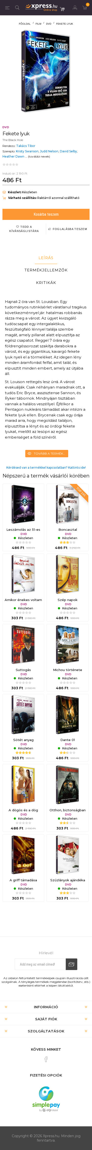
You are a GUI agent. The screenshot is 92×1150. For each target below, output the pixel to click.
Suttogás (23, 670)
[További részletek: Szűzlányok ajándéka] (67, 855)
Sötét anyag (23, 740)
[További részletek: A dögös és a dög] (23, 785)
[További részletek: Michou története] (67, 645)
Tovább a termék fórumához (51, 453)
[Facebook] (46, 1059)
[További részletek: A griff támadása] (23, 855)
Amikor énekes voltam (23, 600)
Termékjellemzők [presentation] (46, 270)
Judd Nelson (49, 151)
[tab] (46, 258)
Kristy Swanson (27, 151)
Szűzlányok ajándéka (67, 880)
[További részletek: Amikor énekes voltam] (23, 574)
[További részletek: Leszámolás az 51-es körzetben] (23, 504)
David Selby (68, 151)
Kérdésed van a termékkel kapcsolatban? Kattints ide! (46, 467)
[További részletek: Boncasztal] (67, 504)
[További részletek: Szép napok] (67, 574)
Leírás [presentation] (46, 257)
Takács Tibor (25, 146)
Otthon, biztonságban (68, 810)
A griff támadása (23, 880)
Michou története (67, 670)
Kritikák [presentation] (46, 282)
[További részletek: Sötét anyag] (23, 715)
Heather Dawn (13, 156)
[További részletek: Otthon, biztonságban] (67, 785)
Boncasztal (67, 529)
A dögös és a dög (23, 810)
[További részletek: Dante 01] (67, 715)
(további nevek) (39, 156)
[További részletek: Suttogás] (23, 645)
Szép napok (68, 600)
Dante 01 (67, 740)
